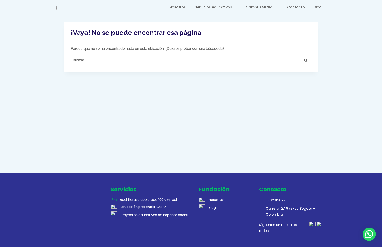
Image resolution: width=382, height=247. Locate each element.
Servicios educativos (213, 7)
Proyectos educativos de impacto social (154, 215)
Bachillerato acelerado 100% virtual (148, 199)
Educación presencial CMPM (143, 206)
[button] (369, 234)
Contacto (296, 7)
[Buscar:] (191, 60)
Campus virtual (259, 7)
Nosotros (177, 7)
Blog (318, 7)
